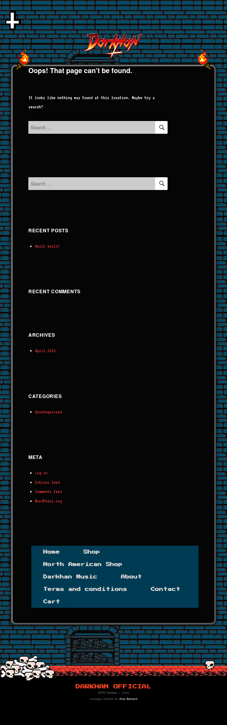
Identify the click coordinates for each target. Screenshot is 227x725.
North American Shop (82, 564)
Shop (91, 552)
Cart (51, 602)
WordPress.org (48, 501)
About (131, 577)
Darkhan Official (113, 686)
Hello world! (47, 246)
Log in (41, 473)
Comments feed (48, 491)
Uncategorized (48, 412)
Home (51, 552)
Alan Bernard (128, 699)
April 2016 (45, 350)
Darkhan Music (70, 577)
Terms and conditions (85, 589)
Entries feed (47, 482)
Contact (165, 589)
